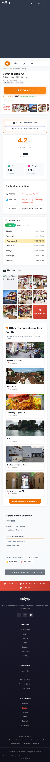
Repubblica (8, 740)
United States (25, 651)
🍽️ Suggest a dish (31, 557)
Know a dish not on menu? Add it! (26, 128)
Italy (25, 634)
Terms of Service (25, 684)
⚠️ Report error (11, 562)
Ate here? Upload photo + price (26, 123)
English (25, 708)
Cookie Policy (25, 688)
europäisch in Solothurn (14, 530)
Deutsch (25, 721)
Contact (25, 675)
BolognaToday (15, 743)
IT (26, 3)
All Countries (25, 630)
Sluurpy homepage (12, 545)
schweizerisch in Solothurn (15, 526)
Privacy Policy (25, 680)
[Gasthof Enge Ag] (7, 108)
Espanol (25, 712)
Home (5, 69)
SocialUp (36, 743)
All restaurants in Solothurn (15, 542)
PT (48, 3)
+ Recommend (8, 100)
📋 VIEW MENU (25, 90)
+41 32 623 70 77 (30, 194)
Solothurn (11, 69)
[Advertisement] (25, 31)
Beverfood (40, 740)
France (25, 638)
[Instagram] (25, 615)
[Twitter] (31, 615)
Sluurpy (25, 656)
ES (35, 3)
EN (31, 3)
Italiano (25, 704)
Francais (25, 717)
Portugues (25, 725)
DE (43, 3)
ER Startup (26, 743)
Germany (25, 647)
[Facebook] (19, 615)
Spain (25, 643)
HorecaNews (30, 740)
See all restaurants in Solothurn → (25, 501)
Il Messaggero (19, 740)
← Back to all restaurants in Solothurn (25, 572)
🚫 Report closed (26, 562)
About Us (25, 671)
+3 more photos (40, 311)
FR (39, 3)
